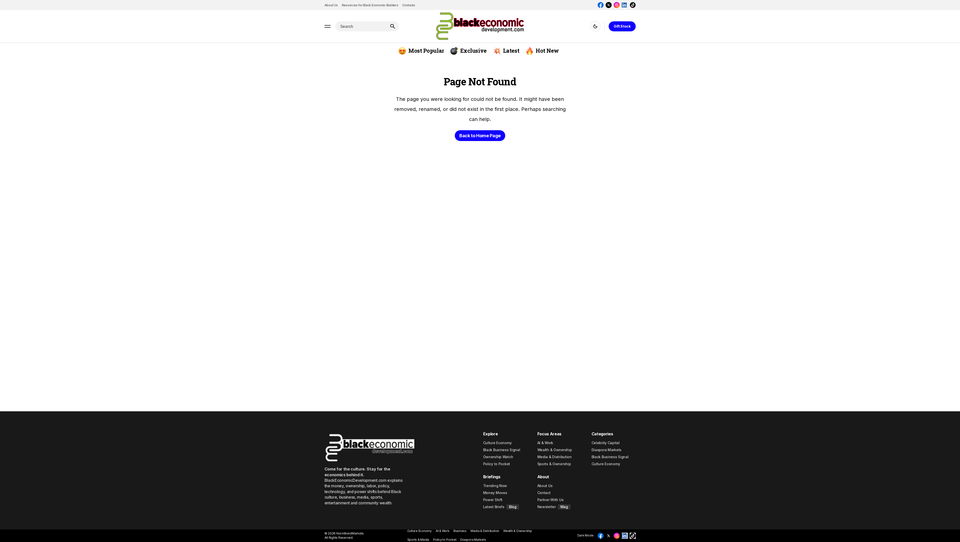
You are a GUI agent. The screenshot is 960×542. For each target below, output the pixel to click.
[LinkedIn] (625, 5)
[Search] (392, 26)
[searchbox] (360, 26)
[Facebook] (601, 5)
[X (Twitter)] (609, 5)
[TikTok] (633, 5)
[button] (328, 26)
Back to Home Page (480, 135)
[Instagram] (617, 5)
